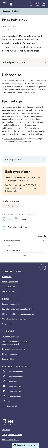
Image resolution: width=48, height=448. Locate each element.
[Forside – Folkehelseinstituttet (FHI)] (7, 3)
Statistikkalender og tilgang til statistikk (17, 309)
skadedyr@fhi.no (14, 191)
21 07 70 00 (10, 286)
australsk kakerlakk (10, 131)
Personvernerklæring (10, 439)
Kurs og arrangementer (11, 304)
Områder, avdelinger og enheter (14, 319)
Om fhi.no (6, 429)
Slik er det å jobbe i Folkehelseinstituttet (18, 314)
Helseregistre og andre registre (14, 349)
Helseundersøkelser (9, 354)
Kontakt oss (6, 276)
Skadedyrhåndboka (11, 11)
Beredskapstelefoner (10, 281)
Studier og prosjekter (10, 336)
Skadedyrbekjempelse (11, 206)
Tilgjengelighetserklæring (12, 434)
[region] (24, 181)
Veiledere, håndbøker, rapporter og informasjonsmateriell (15, 342)
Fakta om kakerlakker (13, 138)
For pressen (6, 324)
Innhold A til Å (8, 359)
